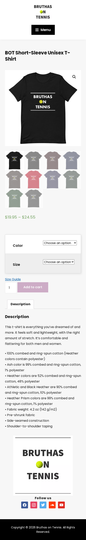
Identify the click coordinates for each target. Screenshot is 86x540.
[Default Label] (24, 505)
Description (20, 304)
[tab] (20, 304)
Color (18, 245)
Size (16, 264)
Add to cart (32, 287)
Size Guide (13, 279)
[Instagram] (33, 505)
